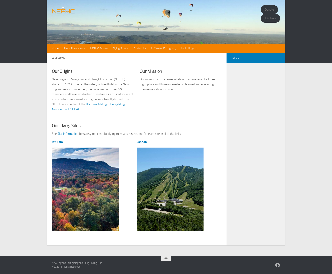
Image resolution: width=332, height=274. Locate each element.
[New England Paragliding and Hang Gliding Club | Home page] (63, 10)
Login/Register (189, 48)
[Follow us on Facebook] (277, 265)
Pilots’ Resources (73, 48)
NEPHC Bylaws (99, 48)
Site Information (67, 134)
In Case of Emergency (163, 48)
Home (55, 48)
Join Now (270, 18)
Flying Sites (119, 48)
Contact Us (139, 48)
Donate (269, 9)
